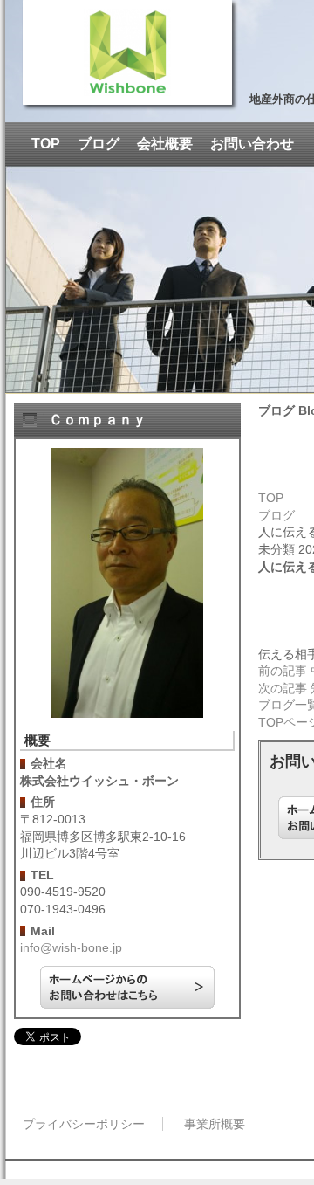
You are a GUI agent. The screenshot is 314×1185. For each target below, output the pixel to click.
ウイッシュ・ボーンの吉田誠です (127, 52)
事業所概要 (214, 1124)
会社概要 (165, 143)
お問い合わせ (252, 143)
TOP (45, 143)
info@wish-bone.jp (71, 947)
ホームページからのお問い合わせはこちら (127, 987)
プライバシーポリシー (84, 1124)
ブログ (98, 143)
